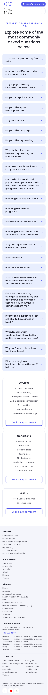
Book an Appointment (33, 4)
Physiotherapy (23, 405)
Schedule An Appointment (13, 630)
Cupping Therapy (9, 562)
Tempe (5, 590)
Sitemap (6, 627)
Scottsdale (7, 578)
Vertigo (5, 690)
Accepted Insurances (11, 606)
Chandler (6, 581)
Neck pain (23, 458)
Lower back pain (23, 453)
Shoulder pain (30, 684)
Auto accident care (23, 478)
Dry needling (23, 417)
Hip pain (5, 681)
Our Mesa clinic (23, 515)
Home (5, 600)
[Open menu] (43, 11)
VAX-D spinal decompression (23, 413)
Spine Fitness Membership (13, 565)
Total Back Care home (23, 511)
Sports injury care (23, 483)
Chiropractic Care (10, 548)
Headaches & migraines (23, 474)
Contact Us (7, 624)
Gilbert (5, 584)
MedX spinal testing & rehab (23, 409)
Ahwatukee (7, 575)
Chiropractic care (23, 400)
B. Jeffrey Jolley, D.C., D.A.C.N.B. (15, 609)
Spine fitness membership (23, 425)
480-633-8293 (9, 645)
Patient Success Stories (12, 615)
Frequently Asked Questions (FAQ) (17, 618)
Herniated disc (23, 462)
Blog (4, 612)
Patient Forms (8, 621)
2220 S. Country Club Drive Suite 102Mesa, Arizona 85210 (17, 641)
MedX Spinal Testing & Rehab (14, 554)
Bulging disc (23, 466)
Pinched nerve (23, 470)
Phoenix (5, 587)
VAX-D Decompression (12, 557)
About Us (6, 603)
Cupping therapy (23, 421)
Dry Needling (7, 560)
